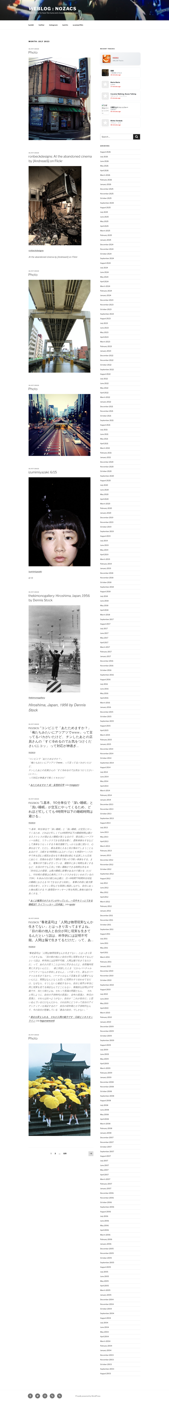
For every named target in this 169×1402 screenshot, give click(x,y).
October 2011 (105, 925)
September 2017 (107, 619)
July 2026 (104, 157)
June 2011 (104, 943)
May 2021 (104, 439)
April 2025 (104, 226)
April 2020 (104, 499)
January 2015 (105, 744)
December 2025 (106, 189)
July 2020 (104, 485)
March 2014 (105, 790)
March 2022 (105, 397)
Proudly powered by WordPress (87, 1396)
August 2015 (105, 726)
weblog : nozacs (53, 8)
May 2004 (104, 1332)
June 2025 (104, 217)
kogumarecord (47, 1020)
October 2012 (105, 869)
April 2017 (104, 642)
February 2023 (106, 346)
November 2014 (106, 753)
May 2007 (104, 1170)
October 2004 (106, 1309)
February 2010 (106, 1017)
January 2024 (105, 295)
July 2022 (104, 379)
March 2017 (105, 647)
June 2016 (104, 689)
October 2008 (106, 1091)
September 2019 (107, 531)
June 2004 (104, 1327)
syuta (72, 904)
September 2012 (107, 874)
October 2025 (105, 198)
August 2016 (105, 679)
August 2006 (105, 1212)
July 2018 (104, 596)
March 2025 (105, 231)
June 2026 (104, 161)
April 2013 (104, 841)
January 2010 (105, 1022)
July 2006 (104, 1216)
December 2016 (106, 661)
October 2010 (105, 980)
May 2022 (104, 388)
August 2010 (105, 989)
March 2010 (105, 1013)
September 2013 (107, 818)
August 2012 (105, 878)
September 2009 (107, 1040)
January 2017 (105, 656)
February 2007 (106, 1184)
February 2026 (106, 180)
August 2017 (105, 624)
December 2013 (106, 804)
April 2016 (104, 698)
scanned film (78, 25)
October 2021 (105, 416)
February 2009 (106, 1073)
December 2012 (106, 860)
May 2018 (104, 605)
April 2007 (104, 1175)
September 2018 (107, 587)
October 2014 (105, 758)
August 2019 (105, 536)
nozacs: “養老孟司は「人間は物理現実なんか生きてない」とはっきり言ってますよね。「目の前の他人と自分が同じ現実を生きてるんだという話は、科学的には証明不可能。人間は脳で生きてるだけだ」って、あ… (60, 931)
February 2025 (106, 235)
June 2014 (104, 777)
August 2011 (105, 934)
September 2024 (107, 258)
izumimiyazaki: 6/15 (42, 472)
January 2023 (105, 351)
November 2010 (106, 976)
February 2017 (106, 652)
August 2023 (105, 318)
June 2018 (104, 601)
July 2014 (104, 772)
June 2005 (104, 1276)
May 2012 (104, 892)
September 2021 (107, 420)
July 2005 (104, 1272)
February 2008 (106, 1128)
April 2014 (104, 786)
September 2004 (107, 1313)
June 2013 (104, 832)
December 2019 (106, 517)
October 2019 (105, 527)
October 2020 (106, 471)
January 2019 (105, 568)
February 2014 (106, 795)
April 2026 (104, 170)
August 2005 (105, 1267)
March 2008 (105, 1124)
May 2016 (104, 693)
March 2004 (105, 1341)
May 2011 (104, 948)
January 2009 (105, 1077)
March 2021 (105, 448)
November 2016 (106, 666)
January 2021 (105, 457)
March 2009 (105, 1068)
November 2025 (106, 194)
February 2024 (106, 291)
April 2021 (104, 443)
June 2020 (104, 490)
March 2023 (105, 342)
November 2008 (107, 1087)
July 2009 (104, 1050)
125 (65, 1153)
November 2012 (106, 864)
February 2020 (106, 508)
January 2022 (105, 402)
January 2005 (105, 1295)
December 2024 (106, 244)
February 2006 (106, 1239)
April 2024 (104, 281)
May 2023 (104, 332)
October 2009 (106, 1036)
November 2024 (106, 249)
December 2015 (106, 712)
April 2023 (104, 337)
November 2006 (107, 1198)
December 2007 (106, 1137)
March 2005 (105, 1290)
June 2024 (104, 272)
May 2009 (104, 1059)
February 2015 (106, 740)
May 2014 (104, 781)
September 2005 (107, 1262)
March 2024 (105, 286)
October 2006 (106, 1202)
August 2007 (105, 1156)
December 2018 (106, 573)
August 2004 (105, 1318)
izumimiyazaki (35, 571)
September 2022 (107, 369)
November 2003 (107, 1360)
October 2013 (105, 814)
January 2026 (105, 184)
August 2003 (105, 1373)
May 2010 (104, 1003)
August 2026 (105, 152)
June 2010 (104, 999)
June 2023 (104, 328)
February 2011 (105, 962)
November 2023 (106, 305)
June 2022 (104, 383)
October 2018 (105, 582)
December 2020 (106, 462)
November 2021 (106, 411)
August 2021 (105, 425)
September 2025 (107, 203)
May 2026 (104, 166)
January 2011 (105, 966)
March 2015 (105, 735)
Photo (33, 52)
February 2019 (106, 564)
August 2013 (105, 823)
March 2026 (105, 175)
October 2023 (105, 309)
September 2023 (107, 314)
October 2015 (105, 716)
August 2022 (105, 374)
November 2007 (107, 1142)
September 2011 (106, 929)
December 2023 (106, 300)
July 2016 (104, 684)
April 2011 (104, 952)
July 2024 (104, 268)
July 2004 (104, 1323)
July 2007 (104, 1161)
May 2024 (104, 277)
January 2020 (105, 513)
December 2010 (106, 971)
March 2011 (105, 957)
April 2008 (104, 1119)
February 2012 (106, 906)
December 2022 (106, 355)
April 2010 (104, 1008)
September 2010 (107, 985)
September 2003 (107, 1369)
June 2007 (104, 1165)
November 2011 (106, 920)
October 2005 (106, 1258)
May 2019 (104, 550)
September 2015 (107, 721)
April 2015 (104, 730)
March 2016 (105, 703)
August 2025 (105, 207)
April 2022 (104, 393)
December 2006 (107, 1193)
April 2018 (104, 610)
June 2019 (104, 545)
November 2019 (106, 522)
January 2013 (105, 855)
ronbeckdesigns (36, 250)
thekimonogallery (37, 697)
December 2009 (107, 1026)
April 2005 (104, 1286)
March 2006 (105, 1235)
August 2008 (105, 1100)
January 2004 (105, 1350)
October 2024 (105, 254)
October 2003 (106, 1364)
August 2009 (105, 1045)
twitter (41, 25)
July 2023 (104, 323)
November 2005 (107, 1253)
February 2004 (106, 1346)
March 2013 (105, 846)
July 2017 (104, 628)
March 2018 (105, 615)
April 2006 (104, 1230)
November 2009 (107, 1031)
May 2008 (104, 1114)
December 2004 (107, 1299)
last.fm (65, 25)
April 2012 (104, 897)
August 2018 (105, 591)
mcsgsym (74, 784)
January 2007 (105, 1188)
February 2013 (106, 851)
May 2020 (104, 494)
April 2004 (104, 1336)
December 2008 (107, 1082)
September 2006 (107, 1207)
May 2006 (104, 1225)
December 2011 (106, 915)
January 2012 (105, 911)
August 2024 (105, 263)
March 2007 (105, 1179)
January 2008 (105, 1133)
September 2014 (107, 763)
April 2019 (104, 554)
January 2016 (105, 707)
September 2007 (107, 1151)
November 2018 (106, 578)
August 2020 (105, 480)
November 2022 (106, 360)
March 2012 (105, 902)
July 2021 (104, 430)
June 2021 (104, 434)
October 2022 (105, 365)
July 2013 (104, 827)
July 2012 (104, 883)
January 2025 (105, 240)
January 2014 (105, 800)
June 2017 (104, 633)
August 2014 (105, 767)
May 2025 (104, 221)
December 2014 (106, 749)
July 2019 (104, 541)
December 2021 (106, 406)
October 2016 (105, 670)
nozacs (32, 752)
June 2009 (104, 1054)
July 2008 (104, 1105)
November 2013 (106, 809)
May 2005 (104, 1281)
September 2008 (107, 1096)
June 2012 (104, 888)
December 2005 (107, 1249)
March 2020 (105, 504)
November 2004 (107, 1304)
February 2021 (106, 453)
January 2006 (105, 1244)
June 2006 (104, 1221)
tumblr (31, 25)
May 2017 (104, 638)
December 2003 (107, 1355)
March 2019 (105, 559)
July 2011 (104, 939)
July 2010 (104, 994)
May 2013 (104, 837)
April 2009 (104, 1063)
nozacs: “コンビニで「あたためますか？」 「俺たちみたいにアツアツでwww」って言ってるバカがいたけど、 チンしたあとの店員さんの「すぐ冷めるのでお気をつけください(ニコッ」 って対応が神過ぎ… (60, 737)
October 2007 (106, 1147)
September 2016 (107, 675)
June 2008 (104, 1110)
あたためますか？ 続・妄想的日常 (47, 784)
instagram (53, 25)
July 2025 (104, 212)
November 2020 (107, 467)
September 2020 (107, 476)
